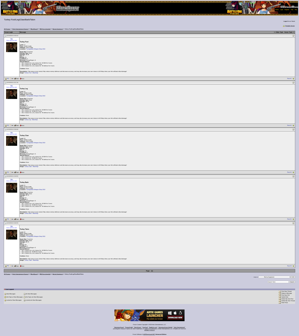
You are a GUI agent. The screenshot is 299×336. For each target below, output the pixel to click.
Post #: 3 (289, 172)
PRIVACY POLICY (149, 330)
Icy (12, 39)
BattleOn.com (153, 327)
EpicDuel (145, 327)
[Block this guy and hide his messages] (22, 78)
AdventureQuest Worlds (165, 327)
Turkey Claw (28, 166)
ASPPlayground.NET (149, 334)
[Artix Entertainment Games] (20, 29)
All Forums (7, 29)
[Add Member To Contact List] (16, 78)
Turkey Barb (28, 213)
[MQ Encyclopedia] (45, 29)
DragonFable (129, 327)
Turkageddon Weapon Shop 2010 (35, 49)
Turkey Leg (27, 119)
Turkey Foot (27, 72)
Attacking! (35, 72)
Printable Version (290, 26)
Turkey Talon (28, 260)
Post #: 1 (289, 78)
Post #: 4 (289, 219)
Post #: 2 (289, 125)
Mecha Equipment (58, 29)
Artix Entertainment (179, 327)
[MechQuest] (34, 29)
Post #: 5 (289, 266)
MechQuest (137, 327)
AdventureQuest (119, 327)
